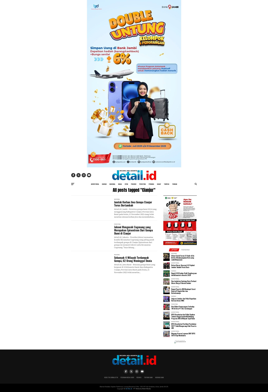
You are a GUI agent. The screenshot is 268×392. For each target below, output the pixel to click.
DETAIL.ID (129, 389)
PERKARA (151, 184)
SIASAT (159, 184)
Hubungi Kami (159, 377)
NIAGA (120, 184)
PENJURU (133, 184)
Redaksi (139, 377)
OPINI (126, 184)
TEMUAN (174, 184)
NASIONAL (112, 184)
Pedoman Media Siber (127, 377)
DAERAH (104, 184)
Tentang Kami (148, 377)
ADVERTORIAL (95, 184)
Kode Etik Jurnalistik (111, 377)
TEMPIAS (166, 184)
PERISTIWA (142, 184)
